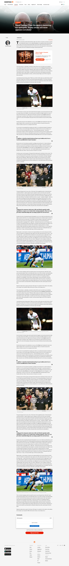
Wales (39, 121)
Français (38, 562)
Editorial (46, 560)
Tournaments (21, 4)
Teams (25, 4)
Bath (39, 199)
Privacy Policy (47, 547)
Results (31, 551)
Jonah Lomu (38, 149)
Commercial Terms (48, 553)
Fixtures (31, 549)
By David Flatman (8, 46)
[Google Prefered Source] (13, 554)
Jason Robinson (26, 147)
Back (7, 37)
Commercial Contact (48, 558)
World (38, 558)
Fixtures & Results (10, 4)
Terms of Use (47, 549)
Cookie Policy (47, 551)
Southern (38, 556)
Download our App (46, 4)
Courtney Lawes (24, 107)
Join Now (38, 547)
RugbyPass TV (33, 4)
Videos (31, 555)
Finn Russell (44, 199)
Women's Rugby (39, 4)
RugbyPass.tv (39, 549)
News (5, 4)
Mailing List (39, 551)
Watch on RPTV (40, 59)
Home (30, 547)
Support (46, 556)
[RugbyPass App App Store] (13, 549)
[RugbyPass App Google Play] (13, 552)
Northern (38, 554)
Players (29, 4)
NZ (37, 560)
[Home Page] (8, 2)
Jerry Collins (44, 187)
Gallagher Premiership (46, 67)
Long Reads (16, 4)
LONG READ (18, 22)
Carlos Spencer (38, 147)
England (44, 114)
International (19, 37)
